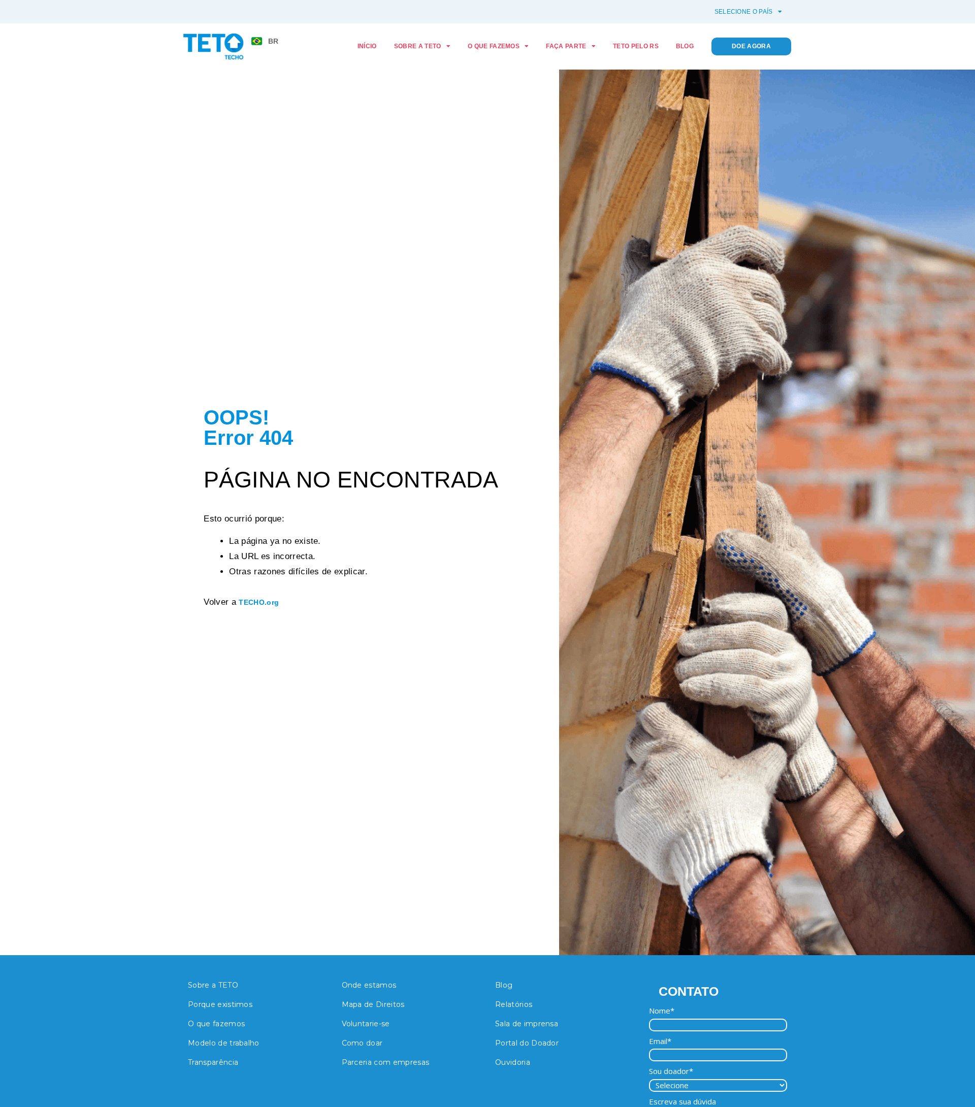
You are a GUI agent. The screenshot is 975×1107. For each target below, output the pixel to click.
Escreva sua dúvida (682, 1101)
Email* (660, 1041)
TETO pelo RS (636, 46)
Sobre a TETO (417, 46)
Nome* (661, 1011)
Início (367, 46)
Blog (685, 46)
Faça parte (566, 46)
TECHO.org (259, 602)
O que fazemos (493, 46)
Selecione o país (743, 11)
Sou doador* (671, 1071)
